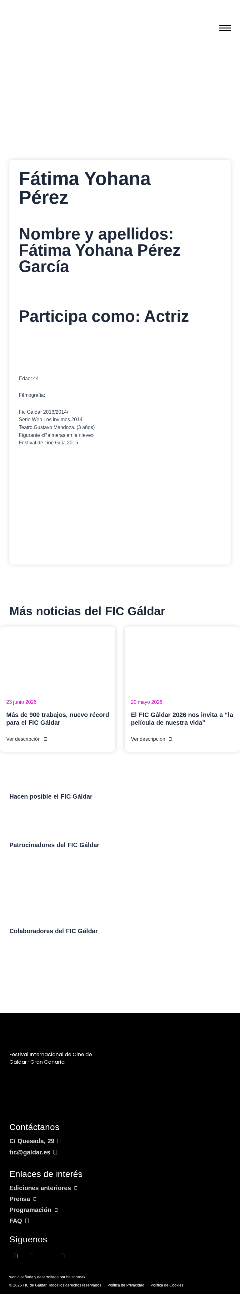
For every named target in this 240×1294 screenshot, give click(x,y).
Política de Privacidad (126, 1285)
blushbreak (75, 1277)
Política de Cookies (167, 1285)
